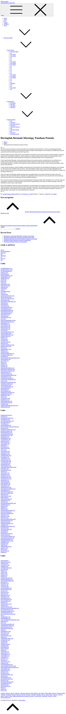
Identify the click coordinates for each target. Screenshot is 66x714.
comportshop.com (5, 668)
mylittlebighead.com (6, 470)
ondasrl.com (4, 507)
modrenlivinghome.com (7, 539)
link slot (14, 694)
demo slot (3, 253)
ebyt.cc (2, 615)
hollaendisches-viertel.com (7, 625)
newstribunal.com (5, 419)
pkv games (13, 54)
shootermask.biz (5, 647)
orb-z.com (3, 319)
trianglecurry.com (5, 516)
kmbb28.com (4, 545)
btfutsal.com (4, 570)
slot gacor (12, 122)
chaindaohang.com (5, 617)
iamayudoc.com (5, 468)
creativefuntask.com (6, 462)
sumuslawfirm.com (5, 372)
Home (5, 18)
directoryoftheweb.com (6, 275)
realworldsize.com (5, 314)
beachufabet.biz (5, 527)
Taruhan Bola (10, 101)
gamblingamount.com (6, 394)
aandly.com (3, 689)
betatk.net (3, 687)
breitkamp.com (4, 494)
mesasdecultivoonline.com (7, 321)
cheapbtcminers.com (6, 465)
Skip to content (4, 1)
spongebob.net (4, 304)
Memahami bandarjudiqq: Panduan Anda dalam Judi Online (19, 237)
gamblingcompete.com (6, 578)
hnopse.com (4, 396)
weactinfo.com (4, 340)
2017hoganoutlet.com (6, 271)
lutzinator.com (4, 506)
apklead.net (3, 552)
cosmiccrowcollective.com (7, 298)
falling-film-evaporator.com (7, 370)
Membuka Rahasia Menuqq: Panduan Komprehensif (17, 240)
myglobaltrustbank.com (7, 664)
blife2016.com (4, 509)
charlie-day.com (5, 352)
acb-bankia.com (5, 360)
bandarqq (12, 83)
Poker (5, 19)
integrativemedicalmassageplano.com (10, 357)
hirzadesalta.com (5, 436)
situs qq (7, 693)
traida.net (3, 630)
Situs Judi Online (8, 37)
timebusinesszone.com (6, 401)
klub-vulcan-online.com (7, 493)
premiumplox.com (5, 640)
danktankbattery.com (6, 349)
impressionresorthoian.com (7, 368)
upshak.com (4, 363)
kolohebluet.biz (4, 645)
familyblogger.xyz (5, 490)
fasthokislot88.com (5, 483)
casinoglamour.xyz (5, 654)
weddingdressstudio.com (7, 638)
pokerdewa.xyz (4, 658)
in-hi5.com (3, 282)
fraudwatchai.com (5, 448)
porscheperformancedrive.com (8, 503)
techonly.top (4, 576)
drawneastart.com (5, 481)
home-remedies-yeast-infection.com (10, 426)
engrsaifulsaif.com (5, 464)
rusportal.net (4, 288)
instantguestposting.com (7, 674)
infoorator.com (4, 621)
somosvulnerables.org (6, 499)
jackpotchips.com (5, 486)
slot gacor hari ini (14, 129)
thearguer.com (4, 343)
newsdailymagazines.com (7, 421)
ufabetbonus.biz (5, 684)
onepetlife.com (4, 525)
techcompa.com (5, 592)
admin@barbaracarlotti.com (10, 194)
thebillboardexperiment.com (8, 526)
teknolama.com (4, 316)
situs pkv (3, 258)
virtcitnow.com (4, 585)
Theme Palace (21, 700)
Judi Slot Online (11, 119)
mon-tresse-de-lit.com (6, 529)
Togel (5, 25)
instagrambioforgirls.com (7, 334)
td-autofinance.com (5, 598)
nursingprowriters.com (6, 373)
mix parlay (13, 103)
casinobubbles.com (5, 439)
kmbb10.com (4, 337)
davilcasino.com (5, 447)
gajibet (54, 696)
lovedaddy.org (4, 356)
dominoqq (3, 255)
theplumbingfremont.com (7, 681)
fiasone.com (4, 347)
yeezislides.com (5, 423)
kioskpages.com (5, 514)
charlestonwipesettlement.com (8, 382)
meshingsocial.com (5, 342)
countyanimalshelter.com (7, 386)
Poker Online (10, 50)
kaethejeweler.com (5, 522)
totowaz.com (4, 381)
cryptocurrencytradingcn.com (8, 379)
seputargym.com (5, 441)
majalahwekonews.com (7, 269)
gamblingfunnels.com (6, 567)
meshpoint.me (4, 303)
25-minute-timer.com (6, 461)
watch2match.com (5, 661)
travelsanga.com (5, 673)
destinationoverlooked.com (7, 392)
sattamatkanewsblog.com (7, 378)
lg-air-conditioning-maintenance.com (10, 619)
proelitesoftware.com (6, 487)
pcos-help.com (4, 569)
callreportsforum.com (6, 546)
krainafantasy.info (5, 284)
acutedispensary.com (6, 376)
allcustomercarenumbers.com (8, 488)
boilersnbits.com (5, 323)
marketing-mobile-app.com (7, 344)
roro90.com (4, 280)
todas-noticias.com (5, 285)
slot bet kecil (38, 696)
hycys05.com (4, 330)
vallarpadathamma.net (6, 313)
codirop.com (4, 572)
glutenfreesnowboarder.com (8, 510)
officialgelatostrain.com (6, 520)
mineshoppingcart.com (6, 432)
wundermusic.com (5, 458)
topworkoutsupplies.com (7, 434)
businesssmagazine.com (7, 579)
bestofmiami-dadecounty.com (8, 429)
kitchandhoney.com (6, 631)
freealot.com (4, 471)
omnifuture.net (4, 566)
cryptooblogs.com (5, 451)
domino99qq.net (5, 274)
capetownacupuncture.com (7, 295)
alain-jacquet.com (5, 300)
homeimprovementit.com (7, 418)
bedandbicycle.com (5, 475)
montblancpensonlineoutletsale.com (10, 608)
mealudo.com (4, 350)
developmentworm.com (7, 679)
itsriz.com (3, 293)
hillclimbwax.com (5, 395)
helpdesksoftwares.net (6, 415)
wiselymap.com (5, 586)
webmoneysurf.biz (5, 644)
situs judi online (14, 51)
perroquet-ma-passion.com (7, 538)
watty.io (3, 290)
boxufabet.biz (4, 532)
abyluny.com (4, 549)
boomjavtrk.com (5, 551)
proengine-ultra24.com (6, 627)
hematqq (8, 694)
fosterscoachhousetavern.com (8, 320)
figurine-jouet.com (5, 535)
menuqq (3, 693)
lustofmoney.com (5, 399)
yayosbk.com (4, 641)
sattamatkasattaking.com (7, 523)
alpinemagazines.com (6, 604)
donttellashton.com (5, 277)
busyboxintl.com (5, 306)
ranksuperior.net (5, 389)
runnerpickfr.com (5, 565)
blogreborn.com (5, 583)
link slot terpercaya (5, 251)
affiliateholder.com (5, 407)
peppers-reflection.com (6, 402)
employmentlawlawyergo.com (8, 666)
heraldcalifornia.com (6, 477)
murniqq (3, 694)
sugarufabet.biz (4, 530)
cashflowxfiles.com (5, 336)
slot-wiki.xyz (4, 660)
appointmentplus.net (6, 677)
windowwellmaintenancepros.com (9, 405)
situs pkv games (61, 693)
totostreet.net (4, 445)
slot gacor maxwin (15, 124)
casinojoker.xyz (5, 657)
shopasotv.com (4, 671)
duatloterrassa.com (5, 500)
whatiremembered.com (6, 612)
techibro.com (4, 602)
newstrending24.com (6, 683)
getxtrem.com (4, 339)
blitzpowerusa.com (5, 327)
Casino (5, 22)
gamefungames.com (6, 460)
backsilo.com (4, 365)
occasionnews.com (5, 398)
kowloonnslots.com (6, 601)
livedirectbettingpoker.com (7, 353)
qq (11, 53)
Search (2, 227)
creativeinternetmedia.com (7, 580)
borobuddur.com (5, 457)
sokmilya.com (4, 548)
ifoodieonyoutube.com (6, 431)
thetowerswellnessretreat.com (8, 519)
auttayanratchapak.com (6, 307)
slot (11, 121)
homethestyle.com (5, 454)
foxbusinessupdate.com (6, 355)
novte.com (3, 622)
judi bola (12, 104)
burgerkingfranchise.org (7, 311)
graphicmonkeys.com (6, 478)
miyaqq (50, 696)
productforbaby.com (6, 317)
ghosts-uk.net (4, 573)
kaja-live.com (4, 591)
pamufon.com (4, 501)
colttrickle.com (4, 563)
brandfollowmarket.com (7, 383)
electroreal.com (4, 428)
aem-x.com (3, 449)
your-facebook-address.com (8, 536)
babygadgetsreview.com (7, 609)
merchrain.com (4, 543)
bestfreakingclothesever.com (8, 369)
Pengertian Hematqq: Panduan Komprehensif (15, 241)
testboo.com (4, 637)
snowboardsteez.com (6, 333)
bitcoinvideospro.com (6, 297)
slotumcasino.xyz (5, 653)
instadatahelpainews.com (7, 540)
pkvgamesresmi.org (6, 697)
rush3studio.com (5, 278)
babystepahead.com (6, 391)
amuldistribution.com (6, 455)
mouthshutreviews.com (6, 435)
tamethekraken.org (5, 504)
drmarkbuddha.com (6, 618)
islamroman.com (5, 596)
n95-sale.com (4, 582)
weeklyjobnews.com (6, 385)
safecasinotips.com (5, 484)
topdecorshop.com (5, 670)
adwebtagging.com (5, 388)
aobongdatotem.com (6, 425)
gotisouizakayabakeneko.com (8, 301)
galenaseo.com (4, 663)
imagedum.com (4, 517)
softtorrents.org (4, 497)
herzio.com (3, 281)
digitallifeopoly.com (6, 438)
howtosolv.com (4, 634)
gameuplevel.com (5, 452)
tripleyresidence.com (6, 496)
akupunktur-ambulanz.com (7, 611)
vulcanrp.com (4, 605)
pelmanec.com (4, 272)
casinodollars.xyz (5, 655)
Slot (5, 21)
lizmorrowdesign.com (6, 512)
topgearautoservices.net (6, 533)
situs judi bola (34, 693)
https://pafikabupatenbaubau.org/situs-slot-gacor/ (21, 696)
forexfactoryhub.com (6, 589)
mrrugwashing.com (5, 359)
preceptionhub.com (5, 422)
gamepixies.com (5, 480)
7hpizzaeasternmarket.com (7, 624)
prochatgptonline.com (6, 588)
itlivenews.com (4, 680)
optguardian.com (5, 444)
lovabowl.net (4, 416)
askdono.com (4, 575)
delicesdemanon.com (6, 635)
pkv (11, 84)
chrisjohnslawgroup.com (7, 491)
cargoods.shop (4, 294)
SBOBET (6, 24)
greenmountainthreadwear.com (8, 375)
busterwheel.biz (5, 648)
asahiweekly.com (5, 473)
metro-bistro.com (5, 632)
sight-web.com (4, 593)
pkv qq (2, 250)
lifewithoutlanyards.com (7, 628)
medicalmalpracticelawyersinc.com (9, 667)
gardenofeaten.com (5, 329)
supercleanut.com (5, 474)
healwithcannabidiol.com (7, 513)
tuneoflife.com (4, 404)
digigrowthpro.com (5, 562)
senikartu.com (4, 287)
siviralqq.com (4, 366)
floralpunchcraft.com (6, 346)
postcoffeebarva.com (6, 308)
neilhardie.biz (4, 643)
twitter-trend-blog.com (6, 606)
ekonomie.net (4, 676)
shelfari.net (3, 650)
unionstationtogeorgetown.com (8, 467)
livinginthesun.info (5, 291)
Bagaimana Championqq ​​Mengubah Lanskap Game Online (19, 236)
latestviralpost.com (5, 324)
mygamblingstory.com (6, 268)
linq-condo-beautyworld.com (8, 614)
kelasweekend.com (5, 686)
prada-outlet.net (5, 560)
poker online (48, 693)
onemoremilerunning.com (7, 331)
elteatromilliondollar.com (7, 310)
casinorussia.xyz (5, 651)
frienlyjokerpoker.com (6, 599)
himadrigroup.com (5, 595)
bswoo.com (4, 690)
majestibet (44, 696)
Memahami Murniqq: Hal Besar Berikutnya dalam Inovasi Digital (20, 239)
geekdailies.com (5, 542)
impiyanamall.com (5, 442)
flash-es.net (3, 362)
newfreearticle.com (5, 326)
